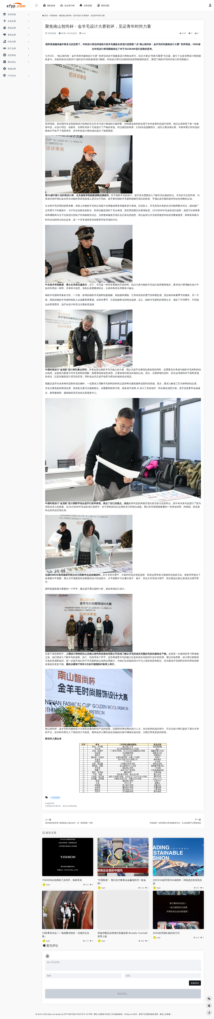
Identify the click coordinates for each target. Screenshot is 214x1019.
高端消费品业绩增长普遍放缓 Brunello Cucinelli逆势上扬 (122, 934)
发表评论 (195, 983)
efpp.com (51, 1014)
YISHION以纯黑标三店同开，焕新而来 (62, 880)
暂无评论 (52, 945)
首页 (46, 15)
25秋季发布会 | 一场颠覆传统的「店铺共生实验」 (65, 934)
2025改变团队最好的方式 (166, 932)
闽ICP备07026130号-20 (78, 1014)
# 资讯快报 (55, 797)
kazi (83, 33)
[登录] (210, 6)
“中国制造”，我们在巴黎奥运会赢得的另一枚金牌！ (122, 882)
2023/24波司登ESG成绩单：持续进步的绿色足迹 (177, 882)
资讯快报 (53, 15)
